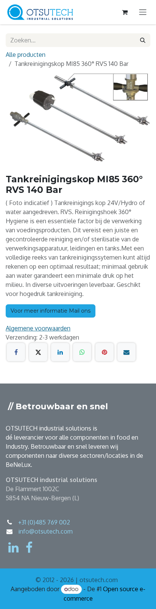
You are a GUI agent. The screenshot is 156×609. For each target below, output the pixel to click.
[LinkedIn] (60, 352)
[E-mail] (126, 352)
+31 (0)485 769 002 (44, 522)
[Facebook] (16, 352)
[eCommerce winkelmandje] (124, 12)
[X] (38, 352)
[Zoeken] (142, 40)
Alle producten (25, 54)
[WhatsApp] (82, 352)
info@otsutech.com (45, 531)
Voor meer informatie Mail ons (50, 310)
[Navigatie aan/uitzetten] (142, 12)
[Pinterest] (104, 352)
